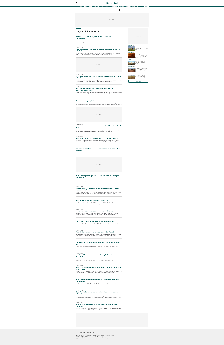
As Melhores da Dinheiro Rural (129, 10)
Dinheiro (85, 6)
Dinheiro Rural (92, 6)
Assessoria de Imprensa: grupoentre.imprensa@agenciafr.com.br (96, 341)
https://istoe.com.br (79, 339)
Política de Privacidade (80, 341)
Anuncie (146, 6)
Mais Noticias (138, 81)
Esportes (112, 6)
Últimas (88, 10)
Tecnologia (114, 10)
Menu (116, 6)
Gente (102, 6)
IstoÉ (81, 6)
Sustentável (132, 6)
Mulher (127, 6)
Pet (137, 6)
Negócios (105, 10)
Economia (96, 10)
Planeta (106, 6)
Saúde (98, 6)
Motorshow (121, 6)
